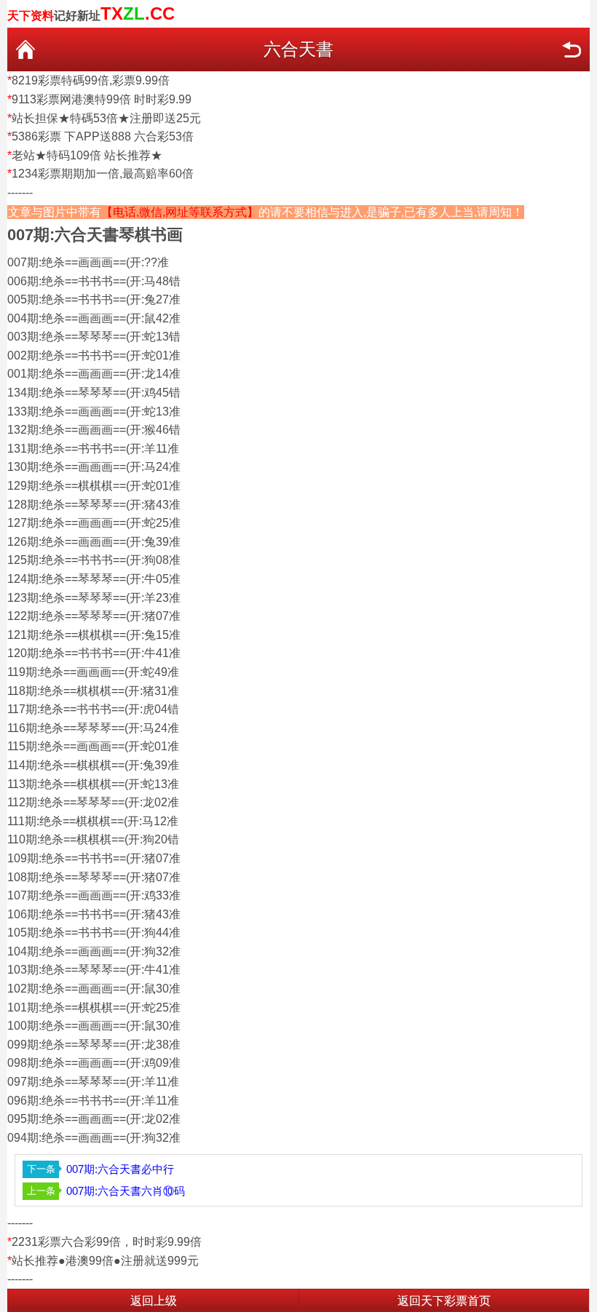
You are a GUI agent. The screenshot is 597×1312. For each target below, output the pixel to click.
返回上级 (153, 1301)
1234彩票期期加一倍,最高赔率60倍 (103, 173)
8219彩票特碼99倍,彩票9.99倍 (91, 80)
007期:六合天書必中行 (120, 1169)
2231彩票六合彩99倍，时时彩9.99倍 (107, 1242)
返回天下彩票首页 (444, 1301)
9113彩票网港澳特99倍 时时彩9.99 (101, 99)
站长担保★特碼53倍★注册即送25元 (106, 118)
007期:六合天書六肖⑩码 (125, 1191)
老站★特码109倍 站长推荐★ (87, 155)
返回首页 (25, 49)
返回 (571, 49)
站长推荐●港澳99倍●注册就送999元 (105, 1261)
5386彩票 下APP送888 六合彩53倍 (103, 136)
